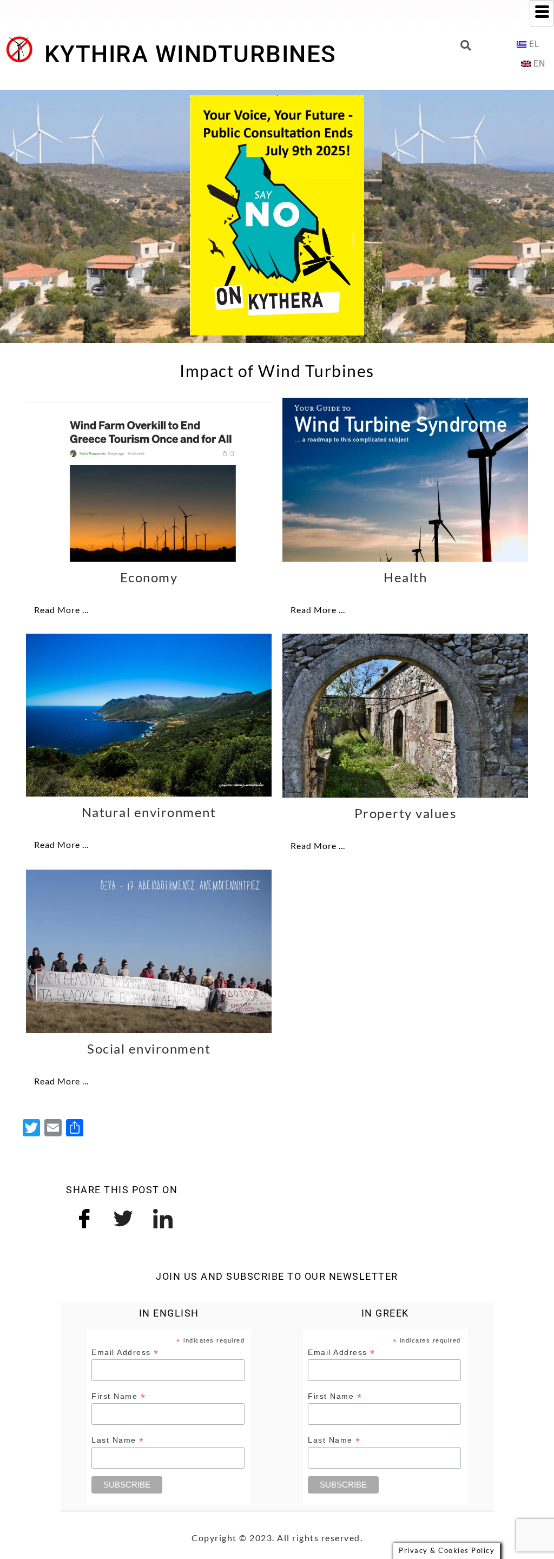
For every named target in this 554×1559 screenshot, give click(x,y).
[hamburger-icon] (542, 13)
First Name (118, 1396)
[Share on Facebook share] (84, 1217)
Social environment (148, 1048)
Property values (405, 813)
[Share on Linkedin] (163, 1217)
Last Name (117, 1440)
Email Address (125, 1352)
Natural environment (149, 812)
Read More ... (61, 609)
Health (405, 577)
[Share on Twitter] (124, 1217)
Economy (149, 577)
